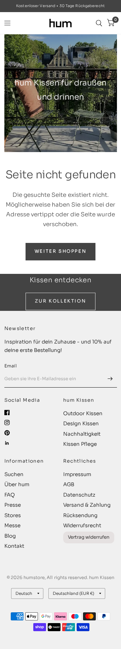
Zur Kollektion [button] (60, 301)
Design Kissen (81, 423)
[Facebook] (7, 412)
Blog (10, 536)
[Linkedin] (7, 443)
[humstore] (60, 23)
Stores (12, 515)
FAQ (9, 495)
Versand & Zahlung (87, 505)
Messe (12, 525)
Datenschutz (79, 495)
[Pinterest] (7, 433)
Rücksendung (80, 515)
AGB (68, 484)
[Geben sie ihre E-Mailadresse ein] (110, 379)
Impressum (77, 474)
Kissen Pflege (80, 444)
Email (10, 366)
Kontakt (14, 546)
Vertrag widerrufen (89, 537)
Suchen (14, 474)
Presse (12, 505)
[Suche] (99, 23)
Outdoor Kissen (83, 413)
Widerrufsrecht (82, 525)
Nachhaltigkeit (81, 434)
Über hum (16, 484)
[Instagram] (7, 422)
